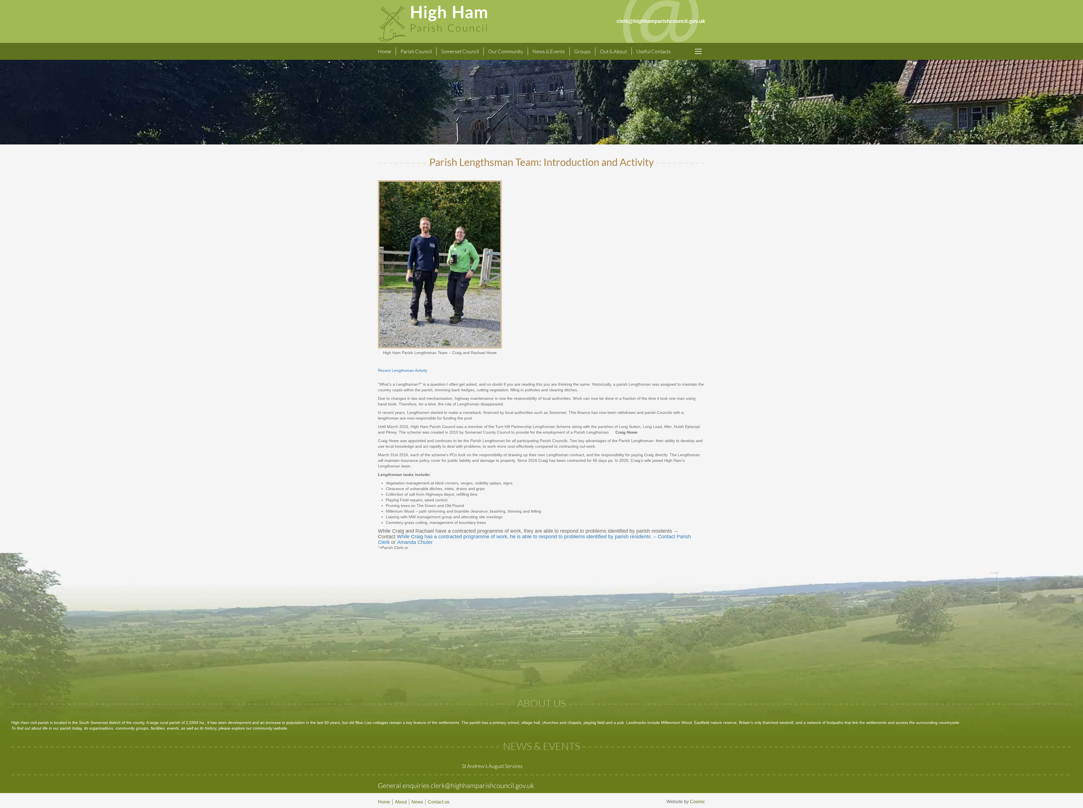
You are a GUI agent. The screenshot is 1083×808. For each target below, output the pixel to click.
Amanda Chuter (415, 542)
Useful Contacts (653, 51)
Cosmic (697, 801)
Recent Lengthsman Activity (411, 370)
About (401, 802)
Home (384, 51)
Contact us (438, 802)
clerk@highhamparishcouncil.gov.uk (482, 785)
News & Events (548, 51)
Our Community (505, 51)
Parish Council (416, 51)
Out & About (613, 51)
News (417, 802)
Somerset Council (460, 51)
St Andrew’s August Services (492, 766)
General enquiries (404, 785)
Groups (582, 51)
